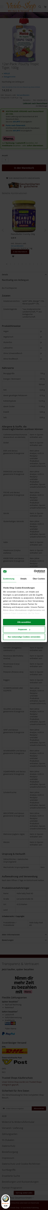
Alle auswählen (24, 622)
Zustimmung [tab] (8, 578)
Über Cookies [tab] (39, 578)
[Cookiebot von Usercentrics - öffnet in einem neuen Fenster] (34, 571)
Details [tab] (23, 578)
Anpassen (22, 629)
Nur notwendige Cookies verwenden (24, 637)
